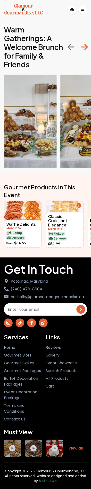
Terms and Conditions (14, 408)
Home (9, 347)
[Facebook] (31, 322)
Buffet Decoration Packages (21, 381)
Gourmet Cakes (19, 363)
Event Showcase (61, 363)
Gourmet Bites (18, 355)
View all (75, 448)
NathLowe (48, 480)
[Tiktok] (20, 322)
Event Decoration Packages (20, 395)
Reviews (53, 347)
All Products (57, 378)
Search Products (61, 370)
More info (13, 228)
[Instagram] (8, 322)
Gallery (52, 355)
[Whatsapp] (43, 322)
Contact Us (14, 419)
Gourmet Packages (22, 370)
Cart (50, 386)
